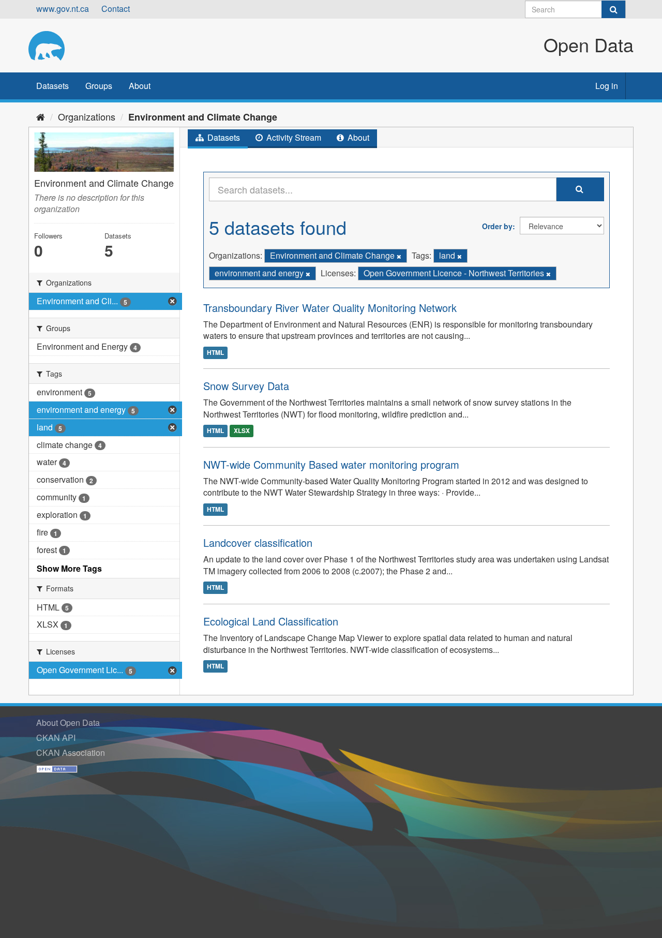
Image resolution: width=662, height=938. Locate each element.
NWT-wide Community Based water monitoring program (331, 464)
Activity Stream (292, 137)
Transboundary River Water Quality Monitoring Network (330, 307)
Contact (115, 8)
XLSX (242, 431)
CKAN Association (70, 752)
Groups (98, 86)
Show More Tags (69, 568)
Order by (497, 226)
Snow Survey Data (246, 385)
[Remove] (399, 256)
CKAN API (56, 737)
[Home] (40, 116)
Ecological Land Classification (270, 621)
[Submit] (613, 9)
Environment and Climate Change (202, 117)
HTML (215, 352)
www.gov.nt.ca (62, 8)
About (140, 86)
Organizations (86, 116)
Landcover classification (257, 542)
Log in (606, 86)
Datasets (52, 86)
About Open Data (68, 722)
